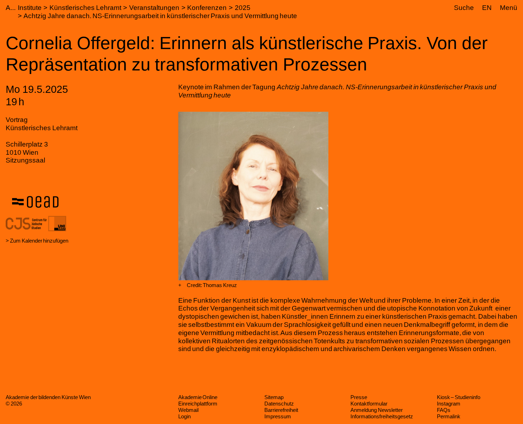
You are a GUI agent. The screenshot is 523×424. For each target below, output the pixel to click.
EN (487, 7)
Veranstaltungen (154, 7)
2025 (242, 7)
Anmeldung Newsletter (376, 410)
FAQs (443, 410)
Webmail (188, 410)
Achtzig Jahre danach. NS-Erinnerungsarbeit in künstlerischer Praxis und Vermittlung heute (160, 16)
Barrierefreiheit (281, 410)
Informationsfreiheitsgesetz (381, 416)
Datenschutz (279, 404)
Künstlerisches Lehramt (85, 7)
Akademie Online (198, 397)
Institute (30, 7)
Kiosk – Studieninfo (458, 397)
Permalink (448, 416)
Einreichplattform (197, 404)
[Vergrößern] (179, 285)
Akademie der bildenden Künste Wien (48, 397)
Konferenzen (207, 7)
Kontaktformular (368, 404)
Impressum (277, 416)
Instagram (448, 404)
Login (184, 416)
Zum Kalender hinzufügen (39, 241)
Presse (358, 397)
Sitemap (274, 397)
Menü (508, 7)
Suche (464, 7)
